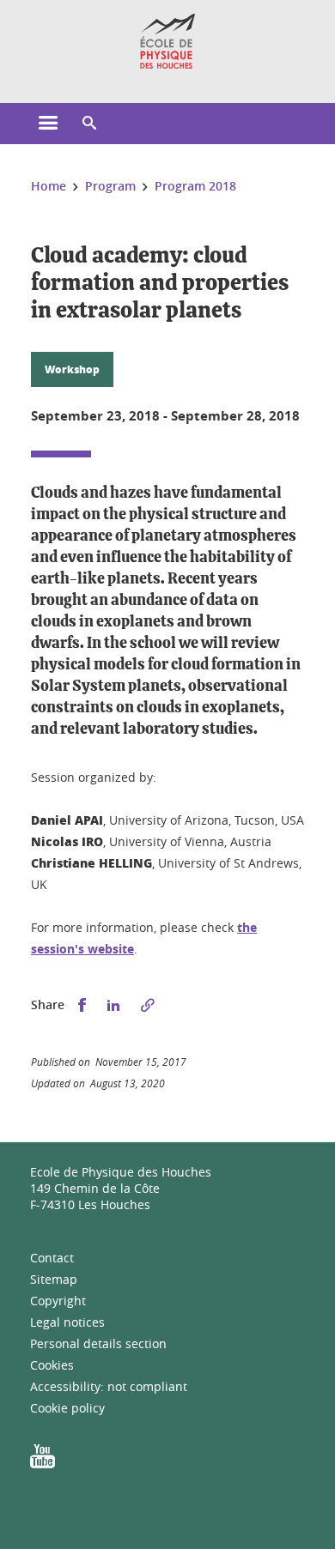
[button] (89, 123)
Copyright (58, 1300)
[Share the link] (147, 1005)
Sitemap (53, 1279)
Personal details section (98, 1343)
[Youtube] (42, 1462)
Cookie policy (67, 1408)
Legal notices (67, 1322)
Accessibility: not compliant (108, 1386)
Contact (52, 1257)
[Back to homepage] (168, 41)
